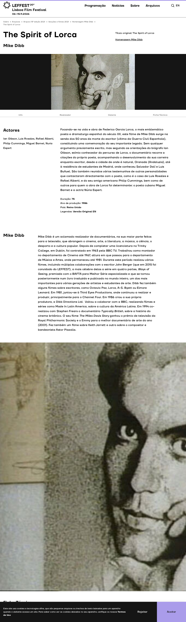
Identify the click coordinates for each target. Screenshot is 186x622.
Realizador (65, 115)
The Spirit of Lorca (11, 24)
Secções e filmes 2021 (58, 22)
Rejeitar (142, 612)
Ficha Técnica (160, 115)
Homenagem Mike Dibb (82, 22)
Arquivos (16, 22)
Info (21, 115)
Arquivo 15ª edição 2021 (34, 22)
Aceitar (171, 612)
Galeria (112, 115)
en (178, 5)
